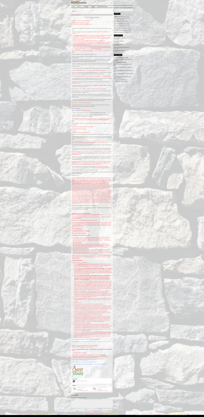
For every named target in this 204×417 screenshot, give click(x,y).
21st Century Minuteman (102, 6)
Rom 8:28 (103, 354)
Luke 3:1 (99, 43)
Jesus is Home (116, 19)
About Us (79, 6)
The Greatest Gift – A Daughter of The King (122, 37)
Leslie (115, 70)
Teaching (93, 6)
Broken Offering (125, 81)
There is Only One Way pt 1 (119, 27)
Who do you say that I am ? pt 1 (120, 32)
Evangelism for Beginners (119, 41)
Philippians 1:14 (90, 284)
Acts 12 (78, 31)
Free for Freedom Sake (118, 21)
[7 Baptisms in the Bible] (75, 389)
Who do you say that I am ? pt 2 (120, 30)
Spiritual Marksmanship (118, 44)
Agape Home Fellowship (77, 14)
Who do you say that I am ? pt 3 (120, 28)
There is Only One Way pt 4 (119, 23)
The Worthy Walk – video (119, 50)
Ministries (86, 6)
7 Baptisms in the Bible (81, 387)
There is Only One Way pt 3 (102, 387)
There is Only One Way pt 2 (119, 25)
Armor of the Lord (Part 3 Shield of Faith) (121, 47)
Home (73, 6)
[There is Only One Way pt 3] (94, 389)
